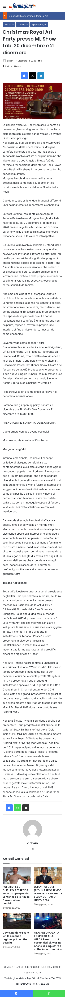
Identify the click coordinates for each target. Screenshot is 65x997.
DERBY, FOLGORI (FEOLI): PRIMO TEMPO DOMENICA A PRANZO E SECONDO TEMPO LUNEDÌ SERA (48, 893)
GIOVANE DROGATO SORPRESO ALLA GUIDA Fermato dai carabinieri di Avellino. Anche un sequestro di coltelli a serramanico (48, 941)
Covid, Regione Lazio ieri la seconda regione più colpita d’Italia (16, 937)
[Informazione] (22, 6)
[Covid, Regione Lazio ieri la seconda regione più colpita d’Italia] (17, 921)
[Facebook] (9, 807)
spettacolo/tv (39, 24)
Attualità (9, 24)
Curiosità (23, 24)
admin (10, 60)
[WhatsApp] (17, 807)
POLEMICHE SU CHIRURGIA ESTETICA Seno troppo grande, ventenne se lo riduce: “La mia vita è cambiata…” (16, 895)
